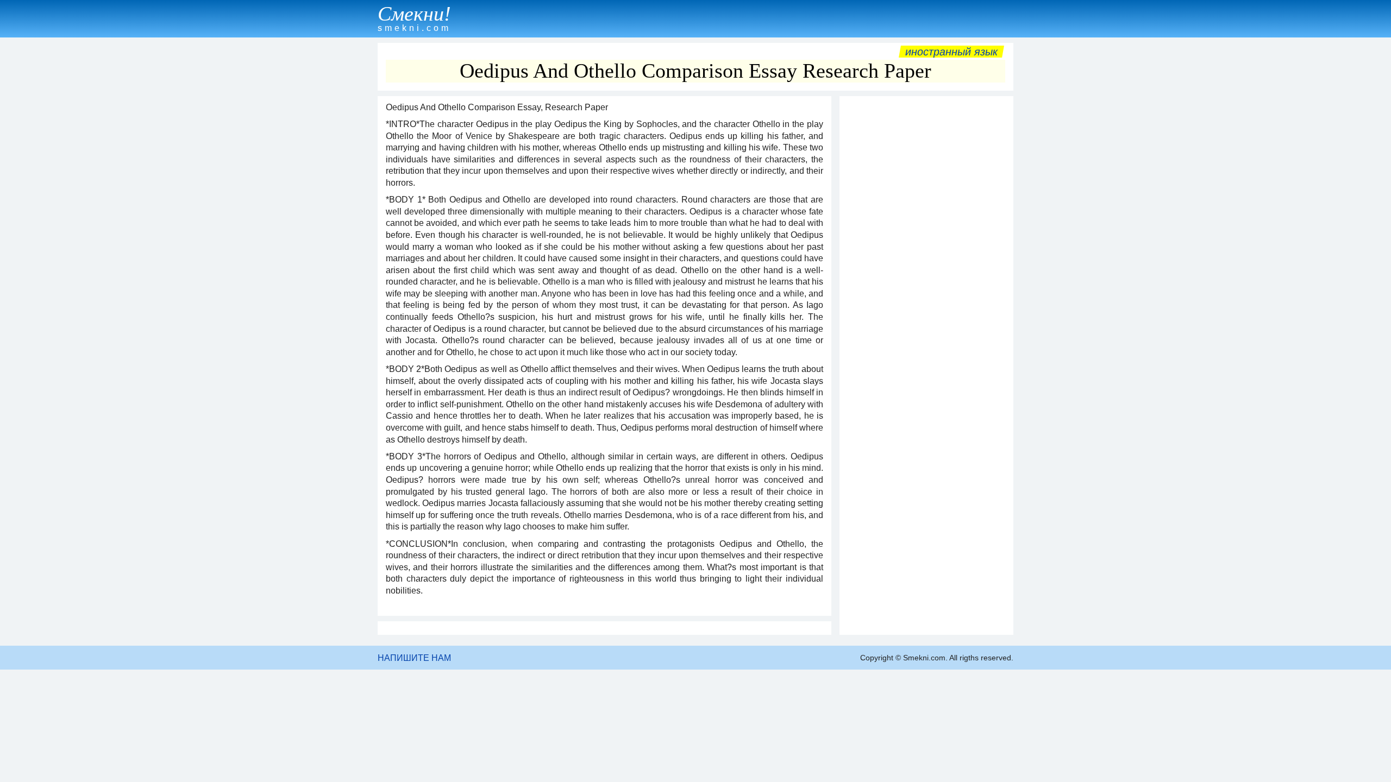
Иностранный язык (951, 52)
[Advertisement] (926, 264)
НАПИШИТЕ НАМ (414, 658)
